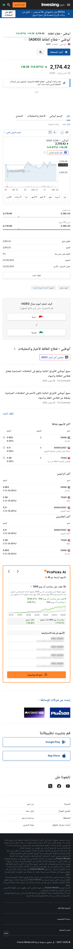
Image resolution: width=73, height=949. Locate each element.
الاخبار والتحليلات (36, 115)
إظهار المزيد (36, 275)
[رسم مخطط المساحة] (62, 132)
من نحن (30, 803)
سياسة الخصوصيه (63, 919)
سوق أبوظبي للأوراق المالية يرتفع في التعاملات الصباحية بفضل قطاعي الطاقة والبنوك (37, 373)
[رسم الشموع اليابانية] (67, 132)
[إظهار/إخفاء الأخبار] (50, 132)
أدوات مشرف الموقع (61, 824)
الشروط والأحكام (64, 908)
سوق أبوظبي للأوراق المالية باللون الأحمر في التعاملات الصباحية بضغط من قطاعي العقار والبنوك (37, 395)
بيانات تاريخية (53, 124)
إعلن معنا (30, 810)
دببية (34, 316)
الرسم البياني (56, 115)
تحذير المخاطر (64, 930)
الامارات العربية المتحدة (41, 288)
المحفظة (66, 817)
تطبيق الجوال (64, 810)
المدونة (67, 803)
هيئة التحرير (28, 824)
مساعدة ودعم (28, 817)
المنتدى (19, 115)
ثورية (33, 332)
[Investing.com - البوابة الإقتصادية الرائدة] (53, 5)
